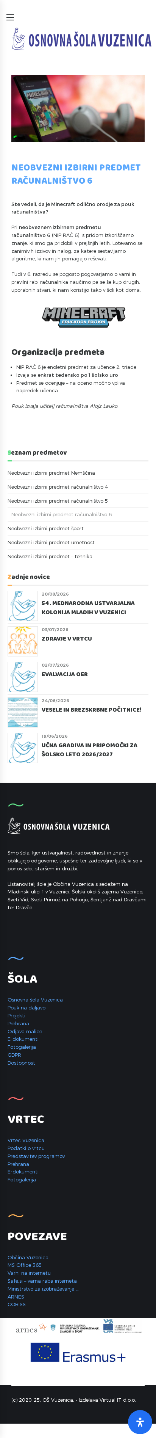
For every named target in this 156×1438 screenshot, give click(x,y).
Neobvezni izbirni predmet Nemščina (51, 473)
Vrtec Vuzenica (26, 1140)
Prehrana (18, 1023)
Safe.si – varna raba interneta (42, 1281)
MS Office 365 (25, 1265)
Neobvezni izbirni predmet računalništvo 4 (58, 487)
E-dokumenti (23, 1039)
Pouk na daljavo (26, 1008)
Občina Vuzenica (28, 1257)
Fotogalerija (22, 1047)
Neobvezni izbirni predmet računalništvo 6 (61, 514)
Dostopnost (21, 1063)
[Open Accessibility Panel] (140, 1422)
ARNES (16, 1297)
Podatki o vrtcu (26, 1148)
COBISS (17, 1304)
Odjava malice (25, 1031)
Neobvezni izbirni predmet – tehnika (50, 556)
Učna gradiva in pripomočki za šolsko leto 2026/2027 (89, 750)
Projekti (16, 1015)
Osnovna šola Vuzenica (35, 1000)
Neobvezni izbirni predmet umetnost (51, 542)
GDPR (14, 1055)
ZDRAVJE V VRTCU (68, 639)
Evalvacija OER (65, 674)
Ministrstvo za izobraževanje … (43, 1289)
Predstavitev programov (36, 1156)
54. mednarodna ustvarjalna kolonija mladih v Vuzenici (88, 608)
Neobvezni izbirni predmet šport (46, 528)
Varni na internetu (29, 1273)
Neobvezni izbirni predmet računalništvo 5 (58, 501)
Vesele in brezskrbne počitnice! (92, 710)
